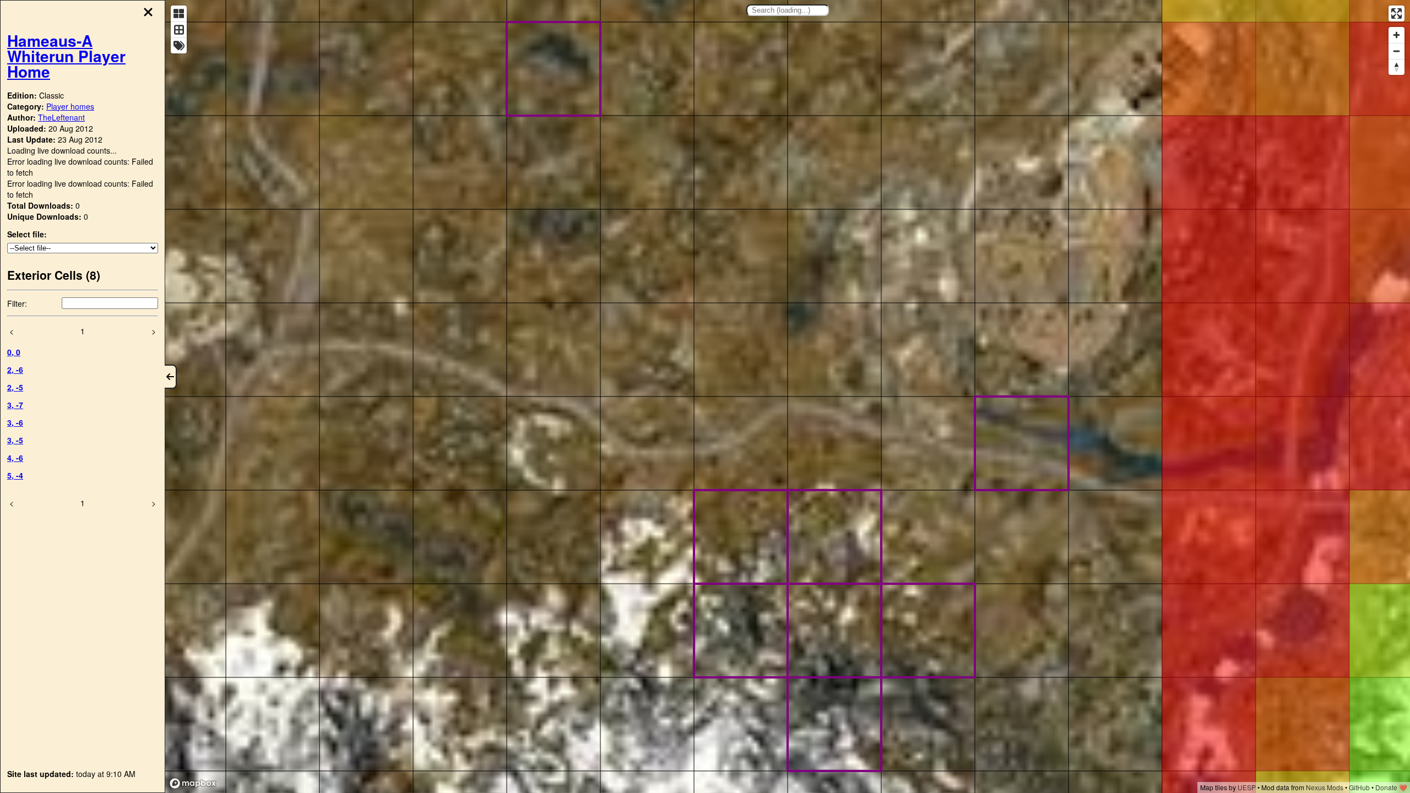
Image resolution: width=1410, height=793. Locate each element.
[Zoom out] (1396, 51)
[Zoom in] (1396, 35)
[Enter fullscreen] (1396, 13)
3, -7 (15, 404)
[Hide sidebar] (171, 377)
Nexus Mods (1324, 787)
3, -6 (15, 422)
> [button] (153, 330)
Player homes (70, 106)
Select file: (27, 234)
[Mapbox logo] (193, 783)
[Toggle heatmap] (179, 13)
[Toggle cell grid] (179, 29)
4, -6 (15, 457)
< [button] (11, 330)
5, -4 (15, 475)
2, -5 (15, 387)
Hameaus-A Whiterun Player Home (66, 56)
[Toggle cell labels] (179, 45)
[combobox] (787, 10)
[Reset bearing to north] (1396, 67)
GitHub (1359, 787)
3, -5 (15, 440)
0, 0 (13, 351)
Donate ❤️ (1391, 787)
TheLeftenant (61, 117)
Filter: (17, 303)
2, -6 (15, 369)
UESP (1247, 787)
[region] (787, 396)
